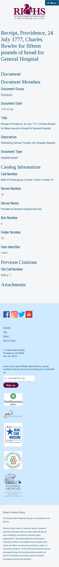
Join (5, 331)
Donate (6, 327)
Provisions (6, 94)
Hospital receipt (9, 157)
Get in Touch (9, 340)
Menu (53, 2)
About (6, 336)
